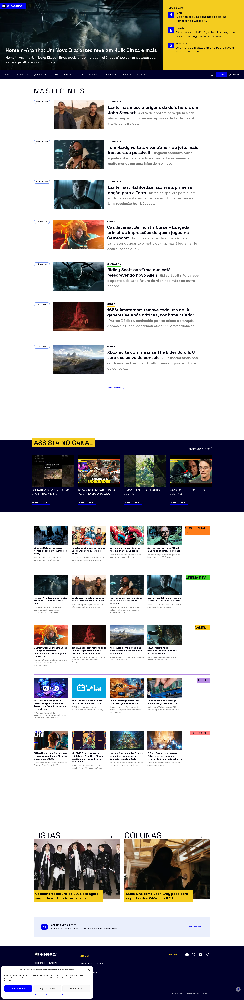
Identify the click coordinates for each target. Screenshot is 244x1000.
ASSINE (221, 74)
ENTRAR (236, 74)
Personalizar (76, 988)
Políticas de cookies (35, 995)
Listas (80, 74)
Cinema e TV (22, 74)
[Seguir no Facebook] (187, 955)
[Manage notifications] (238, 989)
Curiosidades (109, 74)
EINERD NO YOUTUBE (199, 449)
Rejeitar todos (47, 988)
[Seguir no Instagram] (207, 955)
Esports (126, 74)
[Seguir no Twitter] (194, 955)
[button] (88, 969)
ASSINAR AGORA (194, 927)
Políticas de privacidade (56, 995)
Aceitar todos (18, 988)
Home (7, 74)
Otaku (55, 74)
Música (93, 74)
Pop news (142, 74)
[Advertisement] (122, 415)
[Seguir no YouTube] (200, 955)
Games (67, 74)
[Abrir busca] (212, 74)
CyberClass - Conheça (91, 963)
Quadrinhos (40, 74)
